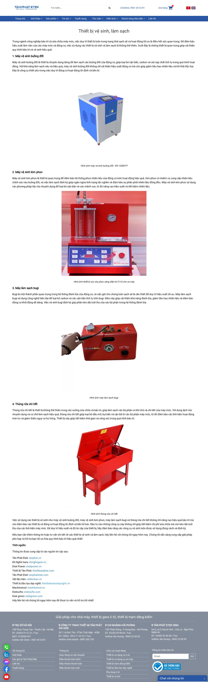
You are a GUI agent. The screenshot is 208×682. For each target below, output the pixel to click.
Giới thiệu (35, 18)
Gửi (192, 656)
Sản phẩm (51, 18)
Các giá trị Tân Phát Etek (24, 659)
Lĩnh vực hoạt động (116, 650)
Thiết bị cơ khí (113, 676)
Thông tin (64, 650)
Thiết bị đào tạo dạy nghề (119, 668)
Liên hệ (152, 18)
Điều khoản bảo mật (69, 668)
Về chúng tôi (18, 650)
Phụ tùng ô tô (113, 672)
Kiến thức (111, 18)
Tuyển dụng (80, 18)
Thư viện (96, 18)
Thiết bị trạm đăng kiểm (118, 663)
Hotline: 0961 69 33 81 (133, 8)
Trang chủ (20, 18)
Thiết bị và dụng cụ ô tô (118, 655)
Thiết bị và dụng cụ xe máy (119, 659)
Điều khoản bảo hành (70, 659)
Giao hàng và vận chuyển (72, 655)
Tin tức (65, 18)
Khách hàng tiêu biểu (132, 18)
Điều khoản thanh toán (70, 663)
